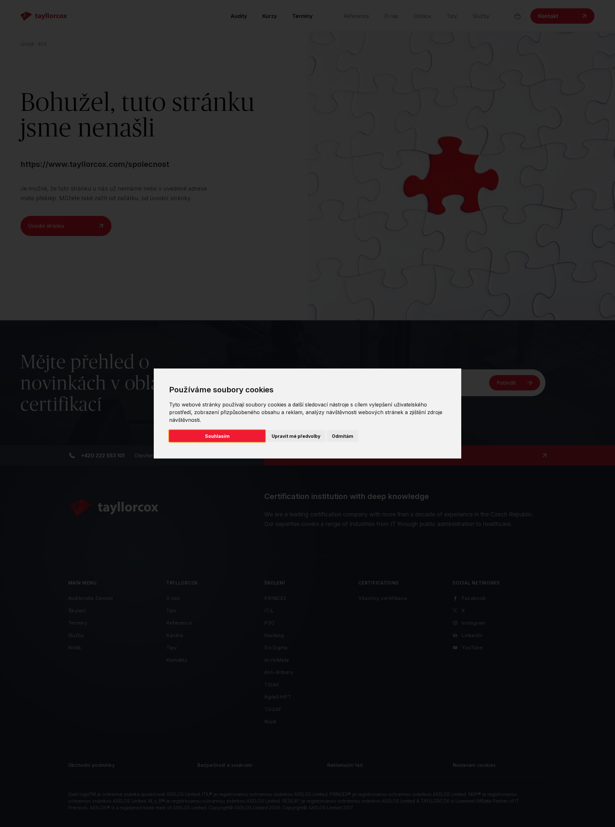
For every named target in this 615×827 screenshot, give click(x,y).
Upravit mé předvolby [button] (296, 436)
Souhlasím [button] (217, 436)
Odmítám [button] (342, 436)
